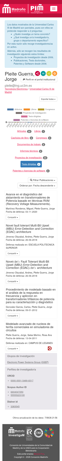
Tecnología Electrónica (16, 88)
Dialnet (50, 348)
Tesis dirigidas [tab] (30, 164)
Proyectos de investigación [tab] (30, 157)
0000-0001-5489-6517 (22, 380)
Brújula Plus (39, 453)
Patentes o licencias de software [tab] (30, 170)
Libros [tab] (39, 131)
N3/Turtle (49, 73)
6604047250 (17, 391)
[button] (31, 356)
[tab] (31, 356)
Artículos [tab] (23, 131)
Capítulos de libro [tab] (21, 137)
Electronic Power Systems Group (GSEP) (28, 362)
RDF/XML (37, 73)
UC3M (54, 217)
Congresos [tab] (43, 137)
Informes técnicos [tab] (30, 151)
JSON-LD (43, 73)
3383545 (15, 406)
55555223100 (18, 395)
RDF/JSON (54, 73)
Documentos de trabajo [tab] (30, 144)
